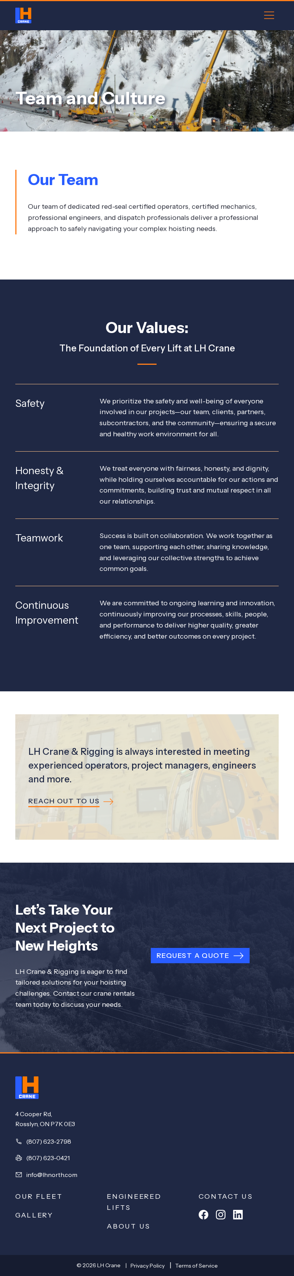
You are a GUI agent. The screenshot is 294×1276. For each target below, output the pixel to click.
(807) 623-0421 (48, 1158)
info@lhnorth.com (51, 1174)
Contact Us (226, 1196)
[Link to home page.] (23, 15)
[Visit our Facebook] (203, 1214)
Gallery (34, 1215)
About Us (128, 1226)
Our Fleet (38, 1196)
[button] (71, 801)
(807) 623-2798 (48, 1141)
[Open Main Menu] (269, 15)
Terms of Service (196, 1265)
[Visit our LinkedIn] (238, 1214)
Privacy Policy (148, 1265)
